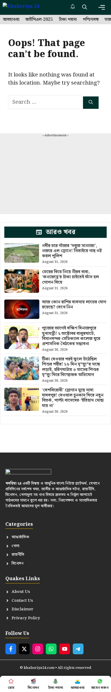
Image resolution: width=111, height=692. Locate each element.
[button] (84, 7)
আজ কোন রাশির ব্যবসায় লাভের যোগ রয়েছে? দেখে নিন (74, 305)
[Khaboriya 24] (26, 7)
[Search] (91, 102)
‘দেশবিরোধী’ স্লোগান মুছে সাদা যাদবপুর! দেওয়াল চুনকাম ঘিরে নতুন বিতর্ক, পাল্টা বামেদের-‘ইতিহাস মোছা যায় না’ (73, 398)
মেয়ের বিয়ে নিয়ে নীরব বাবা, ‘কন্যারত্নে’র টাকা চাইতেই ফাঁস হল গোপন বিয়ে (70, 277)
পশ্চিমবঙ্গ (91, 19)
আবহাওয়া (11, 19)
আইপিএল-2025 (39, 19)
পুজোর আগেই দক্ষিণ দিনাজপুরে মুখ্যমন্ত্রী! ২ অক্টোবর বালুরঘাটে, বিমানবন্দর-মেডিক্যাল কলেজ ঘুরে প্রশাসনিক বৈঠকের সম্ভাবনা (71, 336)
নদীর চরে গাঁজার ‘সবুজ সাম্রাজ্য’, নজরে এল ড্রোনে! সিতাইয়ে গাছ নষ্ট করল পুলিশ (72, 250)
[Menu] (101, 7)
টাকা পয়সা (68, 19)
